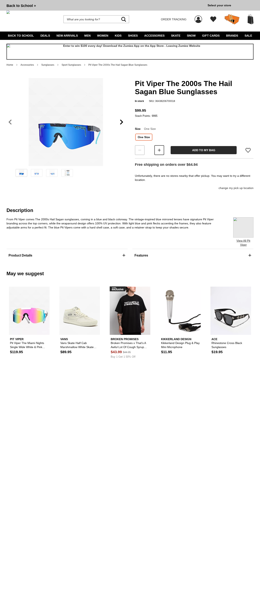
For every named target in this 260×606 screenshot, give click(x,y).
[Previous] (10, 122)
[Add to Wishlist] (248, 150)
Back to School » (21, 6)
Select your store (219, 5)
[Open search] (123, 19)
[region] (66, 129)
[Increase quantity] (159, 150)
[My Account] (198, 17)
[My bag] (251, 19)
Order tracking (173, 19)
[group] (105, 5)
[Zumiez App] (130, 52)
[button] (66, 122)
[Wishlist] (213, 19)
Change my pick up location (236, 188)
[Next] (121, 122)
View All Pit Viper (243, 242)
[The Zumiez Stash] (231, 19)
